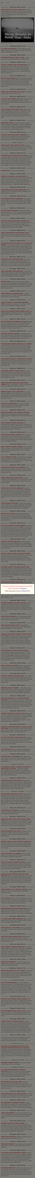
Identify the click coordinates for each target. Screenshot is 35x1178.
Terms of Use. (25, 591)
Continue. (24, 588)
